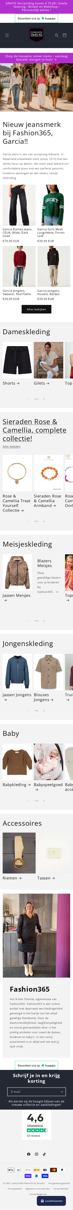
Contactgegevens (38, 1194)
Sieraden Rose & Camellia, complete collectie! (35, 430)
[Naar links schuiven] (29, 399)
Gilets (39, 383)
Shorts (9, 383)
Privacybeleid (15, 1188)
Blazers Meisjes (44, 563)
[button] (7, 35)
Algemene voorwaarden (38, 1188)
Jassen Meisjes (16, 595)
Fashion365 (17, 1183)
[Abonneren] (61, 1091)
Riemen (10, 878)
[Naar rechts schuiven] (44, 399)
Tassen (44, 878)
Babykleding (14, 784)
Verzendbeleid (61, 1188)
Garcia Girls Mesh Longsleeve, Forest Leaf (51, 233)
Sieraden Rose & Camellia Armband (47, 501)
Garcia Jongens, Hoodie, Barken (48, 292)
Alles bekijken (36, 309)
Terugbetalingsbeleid (59, 1183)
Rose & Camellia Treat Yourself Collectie (17, 503)
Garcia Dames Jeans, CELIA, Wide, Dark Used (18, 233)
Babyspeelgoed (48, 784)
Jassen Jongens (17, 694)
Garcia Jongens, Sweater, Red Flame (17, 292)
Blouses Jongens (41, 697)
